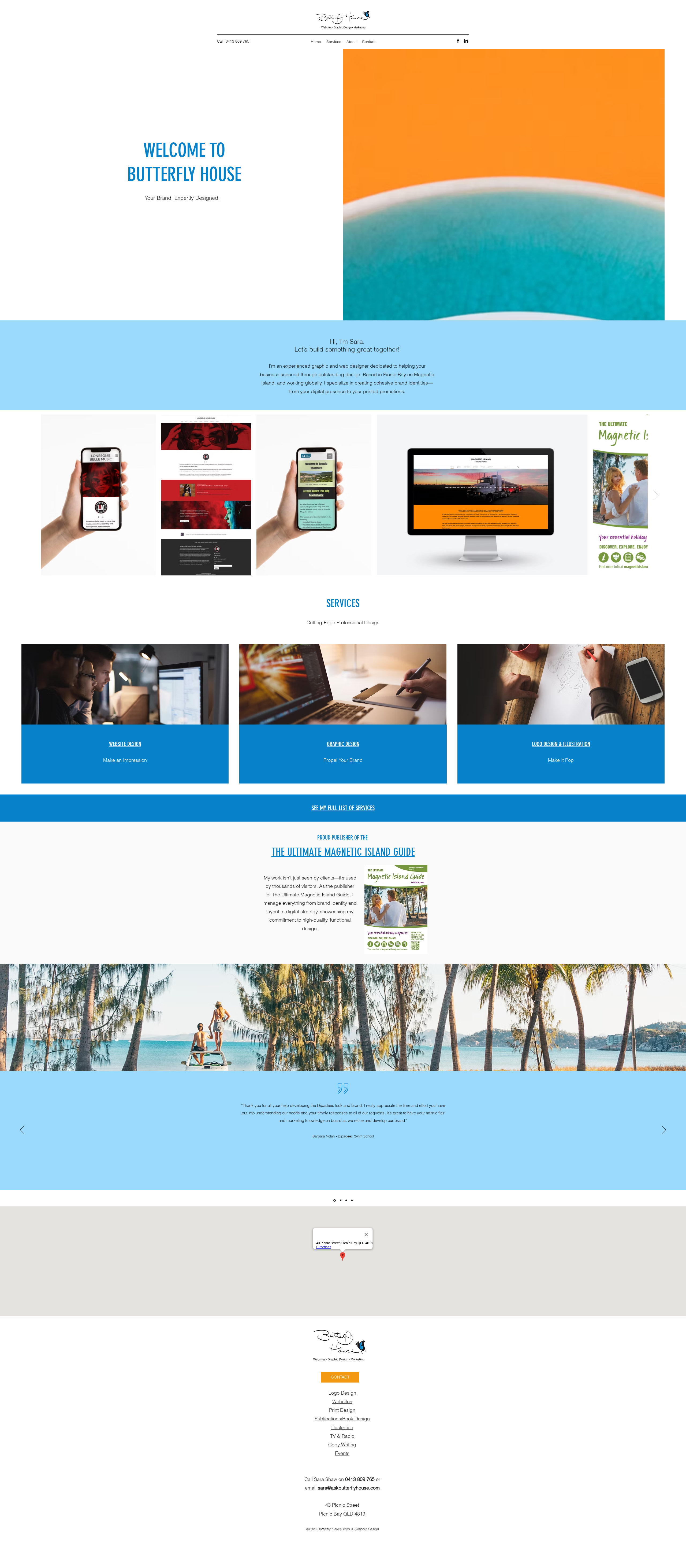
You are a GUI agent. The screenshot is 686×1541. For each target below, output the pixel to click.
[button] (340, 1377)
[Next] (664, 1130)
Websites (342, 1401)
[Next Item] (656, 495)
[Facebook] (458, 40)
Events (342, 1453)
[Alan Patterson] (340, 1200)
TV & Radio (342, 1436)
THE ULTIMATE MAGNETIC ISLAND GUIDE (343, 852)
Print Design (342, 1410)
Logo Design (342, 1393)
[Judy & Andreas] (346, 1200)
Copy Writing (342, 1445)
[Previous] (22, 1130)
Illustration (342, 1427)
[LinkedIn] (466, 40)
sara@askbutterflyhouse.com (349, 1488)
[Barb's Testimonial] (334, 1200)
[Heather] (352, 1200)
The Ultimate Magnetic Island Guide (310, 895)
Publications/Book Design (342, 1419)
